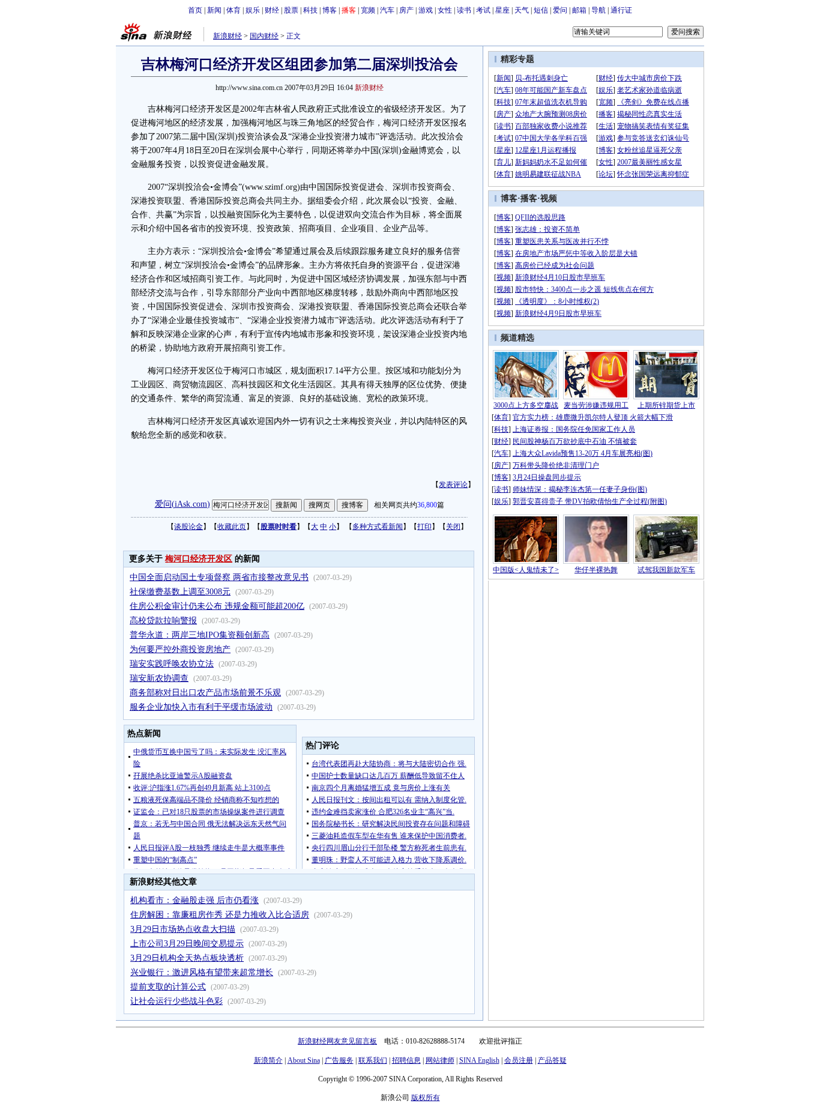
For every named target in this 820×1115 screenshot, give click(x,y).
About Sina (304, 1060)
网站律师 (440, 1060)
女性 (445, 10)
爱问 (560, 10)
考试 (483, 10)
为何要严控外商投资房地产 (180, 649)
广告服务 (339, 1060)
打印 (424, 526)
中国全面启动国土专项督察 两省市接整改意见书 (219, 577)
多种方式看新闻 (377, 526)
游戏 (425, 10)
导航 (598, 10)
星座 (502, 10)
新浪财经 (227, 36)
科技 (310, 10)
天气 (521, 10)
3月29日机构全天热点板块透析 (187, 957)
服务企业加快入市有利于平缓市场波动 (201, 707)
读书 (464, 10)
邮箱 (579, 10)
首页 (195, 10)
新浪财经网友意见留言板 (337, 1041)
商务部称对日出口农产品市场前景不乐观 (205, 692)
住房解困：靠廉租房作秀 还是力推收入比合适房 (219, 914)
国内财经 (264, 36)
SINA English (479, 1060)
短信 (541, 10)
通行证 (621, 10)
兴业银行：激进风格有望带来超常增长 (201, 972)
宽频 (368, 10)
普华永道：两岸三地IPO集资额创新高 (200, 634)
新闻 (214, 10)
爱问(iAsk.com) (182, 504)
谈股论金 (188, 526)
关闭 (453, 526)
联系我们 (372, 1060)
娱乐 (253, 10)
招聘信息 (406, 1060)
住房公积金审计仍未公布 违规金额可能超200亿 (217, 606)
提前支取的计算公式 (168, 986)
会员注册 (518, 1060)
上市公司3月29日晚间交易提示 (187, 943)
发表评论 (453, 484)
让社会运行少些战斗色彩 (176, 1001)
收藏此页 (231, 526)
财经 (272, 10)
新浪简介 (268, 1060)
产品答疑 (552, 1060)
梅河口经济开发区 (198, 558)
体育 (233, 10)
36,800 (427, 505)
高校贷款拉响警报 (163, 620)
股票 (291, 10)
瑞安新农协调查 (159, 678)
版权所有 (425, 1097)
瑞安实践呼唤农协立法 (172, 663)
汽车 (387, 10)
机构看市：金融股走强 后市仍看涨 (194, 900)
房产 (406, 10)
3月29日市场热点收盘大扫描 (182, 929)
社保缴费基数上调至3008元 (180, 591)
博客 (329, 10)
